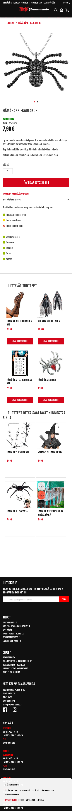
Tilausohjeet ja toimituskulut (17, 661)
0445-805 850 (9, 742)
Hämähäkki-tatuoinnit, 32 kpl (19, 381)
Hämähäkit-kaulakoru (18, 452)
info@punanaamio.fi (12, 704)
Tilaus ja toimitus (20, 2)
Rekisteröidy (9, 657)
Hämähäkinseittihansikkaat (19, 322)
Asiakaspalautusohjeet (14, 664)
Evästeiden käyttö (12, 641)
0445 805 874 (9, 693)
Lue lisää (40, 800)
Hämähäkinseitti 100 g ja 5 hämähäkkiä (50, 513)
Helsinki (7, 728)
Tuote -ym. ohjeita (11, 672)
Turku (5, 751)
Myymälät (7, 2)
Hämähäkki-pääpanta (17, 511)
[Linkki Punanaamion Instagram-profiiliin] (15, 709)
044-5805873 (9, 700)
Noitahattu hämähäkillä (50, 452)
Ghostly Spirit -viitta (49, 321)
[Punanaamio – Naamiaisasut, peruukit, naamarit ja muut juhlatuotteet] (34, 9)
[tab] (36, 200)
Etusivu (10, 23)
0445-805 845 (9, 769)
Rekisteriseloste (11, 637)
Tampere (7, 777)
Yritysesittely (10, 622)
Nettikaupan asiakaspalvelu (16, 626)
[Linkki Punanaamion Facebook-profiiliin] (5, 709)
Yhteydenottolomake (13, 633)
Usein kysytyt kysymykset (15, 668)
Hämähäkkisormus (47, 380)
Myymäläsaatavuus (12, 199)
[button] (66, 3)
